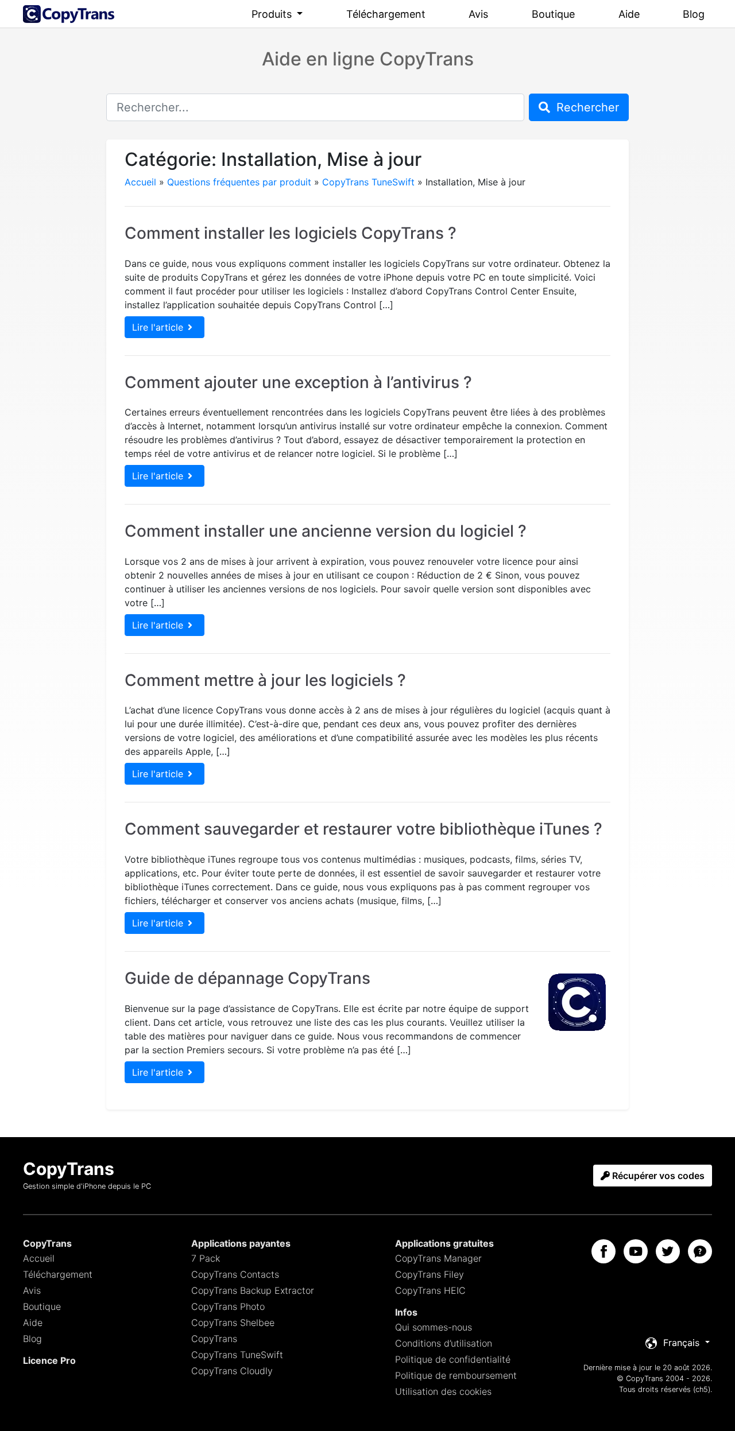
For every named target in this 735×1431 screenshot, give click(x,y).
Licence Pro (49, 1360)
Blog (694, 14)
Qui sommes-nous (433, 1327)
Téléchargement (385, 14)
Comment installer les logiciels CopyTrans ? (291, 233)
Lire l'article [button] (157, 327)
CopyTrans (214, 1338)
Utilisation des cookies (443, 1391)
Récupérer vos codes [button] (657, 1175)
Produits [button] (273, 14)
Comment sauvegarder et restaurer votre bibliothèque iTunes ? (363, 829)
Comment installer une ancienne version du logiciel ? (326, 531)
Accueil (140, 182)
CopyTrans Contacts (235, 1274)
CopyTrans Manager (438, 1258)
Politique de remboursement (456, 1375)
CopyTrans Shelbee (232, 1322)
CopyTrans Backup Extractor (252, 1290)
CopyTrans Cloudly (232, 1370)
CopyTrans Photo (228, 1306)
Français (681, 1342)
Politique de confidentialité (452, 1359)
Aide (629, 14)
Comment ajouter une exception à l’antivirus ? (298, 382)
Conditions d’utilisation (443, 1343)
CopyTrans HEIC (430, 1290)
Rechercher (586, 107)
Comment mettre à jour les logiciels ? (265, 680)
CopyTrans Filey (429, 1274)
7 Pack (205, 1258)
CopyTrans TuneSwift (368, 182)
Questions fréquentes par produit (239, 182)
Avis (478, 14)
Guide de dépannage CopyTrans (247, 978)
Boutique (553, 14)
